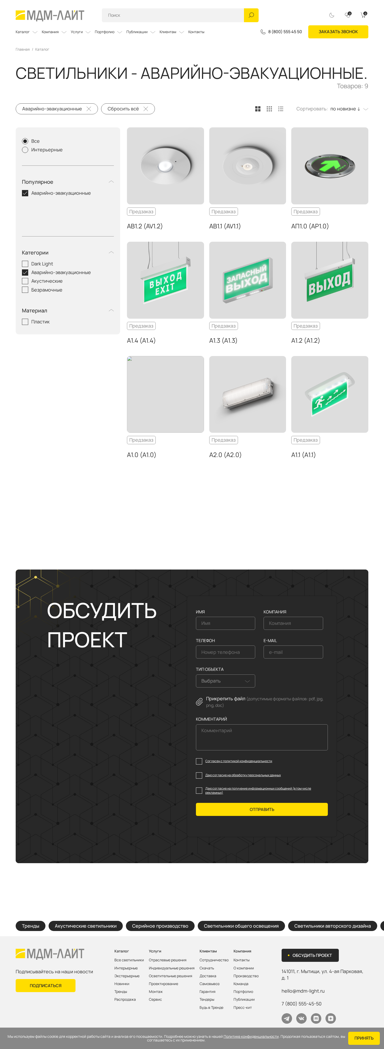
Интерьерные (47, 149)
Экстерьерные (126, 976)
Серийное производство (160, 926)
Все (35, 141)
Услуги (77, 31)
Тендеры (207, 999)
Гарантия (208, 991)
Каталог (23, 31)
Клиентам (168, 31)
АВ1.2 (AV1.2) (145, 226)
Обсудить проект (312, 955)
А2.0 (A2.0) (225, 454)
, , (322, 974)
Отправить (262, 809)
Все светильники (129, 960)
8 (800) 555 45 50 (285, 31)
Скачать (207, 968)
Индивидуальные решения (172, 968)
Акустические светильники (86, 926)
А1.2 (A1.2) (305, 340)
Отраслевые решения (168, 960)
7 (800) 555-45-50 (302, 1003)
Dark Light (42, 263)
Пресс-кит (243, 1007)
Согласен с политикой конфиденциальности (238, 761)
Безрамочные (46, 290)
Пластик (40, 321)
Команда (241, 983)
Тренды (30, 926)
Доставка (208, 976)
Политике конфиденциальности (251, 1036)
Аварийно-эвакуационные (52, 108)
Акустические (47, 281)
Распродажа (125, 999)
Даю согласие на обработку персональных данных (243, 775)
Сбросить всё (123, 108)
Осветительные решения (170, 976)
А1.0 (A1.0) (141, 454)
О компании (244, 968)
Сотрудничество (214, 960)
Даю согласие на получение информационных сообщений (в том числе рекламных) (258, 790)
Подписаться (45, 985)
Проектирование (163, 983)
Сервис (155, 999)
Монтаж (156, 991)
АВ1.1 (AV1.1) (225, 226)
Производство (246, 976)
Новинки (121, 983)
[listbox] (348, 109)
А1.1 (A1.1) (303, 454)
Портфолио (104, 31)
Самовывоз (209, 983)
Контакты (196, 31)
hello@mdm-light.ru (303, 991)
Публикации (137, 31)
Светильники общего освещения (241, 926)
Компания (50, 31)
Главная (23, 49)
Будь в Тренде (211, 1007)
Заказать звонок (338, 31)
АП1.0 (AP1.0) (310, 226)
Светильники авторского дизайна (332, 926)
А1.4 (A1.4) (141, 340)
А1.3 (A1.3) (223, 340)
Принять (364, 1038)
